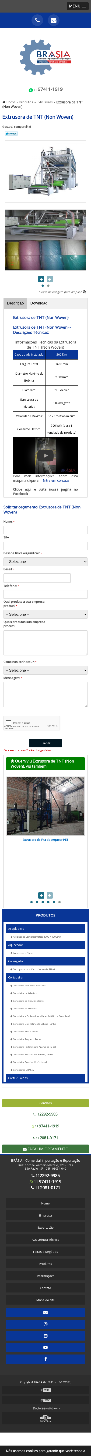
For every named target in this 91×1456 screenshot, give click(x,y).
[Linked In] (45, 1336)
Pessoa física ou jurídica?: (23, 553)
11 (48, 89)
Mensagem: (13, 678)
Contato (45, 1288)
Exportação (46, 1227)
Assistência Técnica (45, 1239)
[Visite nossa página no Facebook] (45, 1359)
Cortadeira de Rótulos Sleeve (28, 1000)
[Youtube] (45, 1347)
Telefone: (11, 586)
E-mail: (9, 569)
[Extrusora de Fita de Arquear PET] (45, 806)
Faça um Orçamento (47, 1149)
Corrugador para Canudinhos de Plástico (34, 969)
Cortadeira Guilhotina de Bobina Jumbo (34, 1023)
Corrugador (16, 961)
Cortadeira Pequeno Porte (26, 1039)
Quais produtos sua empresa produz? (24, 624)
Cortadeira (15, 977)
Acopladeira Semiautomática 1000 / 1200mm (36, 936)
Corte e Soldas (18, 1078)
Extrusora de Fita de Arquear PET (45, 840)
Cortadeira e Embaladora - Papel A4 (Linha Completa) (41, 1016)
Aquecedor (15, 945)
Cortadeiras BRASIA (23, 1069)
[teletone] (37, 20)
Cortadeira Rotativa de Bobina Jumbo (32, 1054)
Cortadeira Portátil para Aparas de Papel (34, 1046)
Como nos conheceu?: (20, 662)
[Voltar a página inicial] (45, 54)
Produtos (45, 915)
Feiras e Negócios (45, 1252)
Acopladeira (16, 929)
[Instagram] (45, 1324)
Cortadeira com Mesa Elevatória (29, 985)
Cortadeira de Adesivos (24, 993)
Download (38, 303)
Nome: (9, 521)
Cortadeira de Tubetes (24, 1008)
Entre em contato (55, 480)
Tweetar (11, 133)
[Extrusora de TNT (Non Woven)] (45, 171)
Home (45, 1203)
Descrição (15, 303)
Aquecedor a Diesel (23, 953)
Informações (46, 1276)
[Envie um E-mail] (54, 20)
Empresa (45, 1215)
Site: (7, 537)
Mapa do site (45, 1300)
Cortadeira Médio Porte (25, 1031)
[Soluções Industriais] (45, 1418)
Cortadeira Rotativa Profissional (29, 1062)
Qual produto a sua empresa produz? (24, 603)
